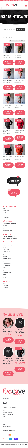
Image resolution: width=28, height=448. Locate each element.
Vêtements (5, 287)
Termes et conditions (8, 414)
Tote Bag (5, 277)
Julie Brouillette (13, 446)
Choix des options (8, 62)
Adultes (5, 227)
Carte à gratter (6, 214)
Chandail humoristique (8, 236)
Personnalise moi (7, 230)
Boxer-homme (6, 228)
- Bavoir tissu (6, 249)
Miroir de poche (7, 258)
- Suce (4, 212)
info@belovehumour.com (8, 400)
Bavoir (4, 247)
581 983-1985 (6, 398)
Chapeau (5, 261)
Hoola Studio (20, 446)
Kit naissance (6, 265)
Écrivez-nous (6, 423)
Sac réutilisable (7, 272)
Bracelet (5, 256)
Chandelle (5, 285)
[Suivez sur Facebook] (4, 403)
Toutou (4, 269)
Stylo (4, 260)
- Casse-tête (6, 210)
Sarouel (5, 225)
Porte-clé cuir (6, 270)
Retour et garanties (7, 412)
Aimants (5, 244)
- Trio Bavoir (6, 253)
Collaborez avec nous (8, 424)
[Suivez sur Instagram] (6, 403)
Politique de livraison (8, 410)
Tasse (4, 276)
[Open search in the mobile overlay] (14, 29)
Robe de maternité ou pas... (10, 238)
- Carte (4, 215)
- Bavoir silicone (6, 251)
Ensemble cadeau (7, 263)
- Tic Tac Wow (6, 217)
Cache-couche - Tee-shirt (9, 223)
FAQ (4, 416)
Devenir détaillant (7, 426)
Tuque (4, 267)
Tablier (4, 274)
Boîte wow (5, 208)
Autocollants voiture (8, 245)
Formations (6, 289)
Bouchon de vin (7, 254)
